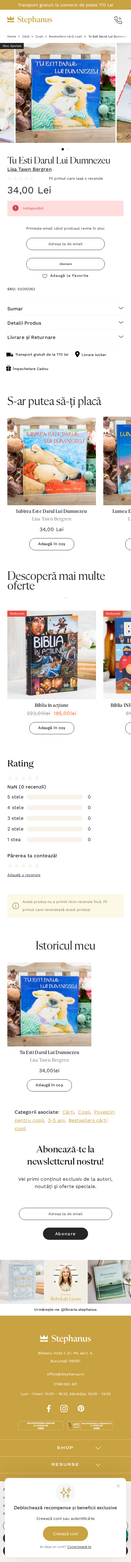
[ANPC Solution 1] (41, 1425)
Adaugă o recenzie (24, 875)
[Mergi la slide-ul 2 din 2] (68, 149)
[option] (52, 675)
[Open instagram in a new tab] (64, 1407)
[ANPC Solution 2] (90, 1425)
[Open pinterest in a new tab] (81, 1407)
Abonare (65, 264)
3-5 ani (56, 1120)
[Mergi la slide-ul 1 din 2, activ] (63, 149)
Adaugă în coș (51, 543)
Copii (84, 1112)
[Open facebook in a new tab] (48, 1407)
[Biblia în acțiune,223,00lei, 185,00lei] (51, 655)
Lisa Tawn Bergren (29, 169)
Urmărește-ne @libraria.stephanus (65, 1309)
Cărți (68, 1112)
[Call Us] (118, 20)
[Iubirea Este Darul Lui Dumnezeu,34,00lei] (51, 461)
